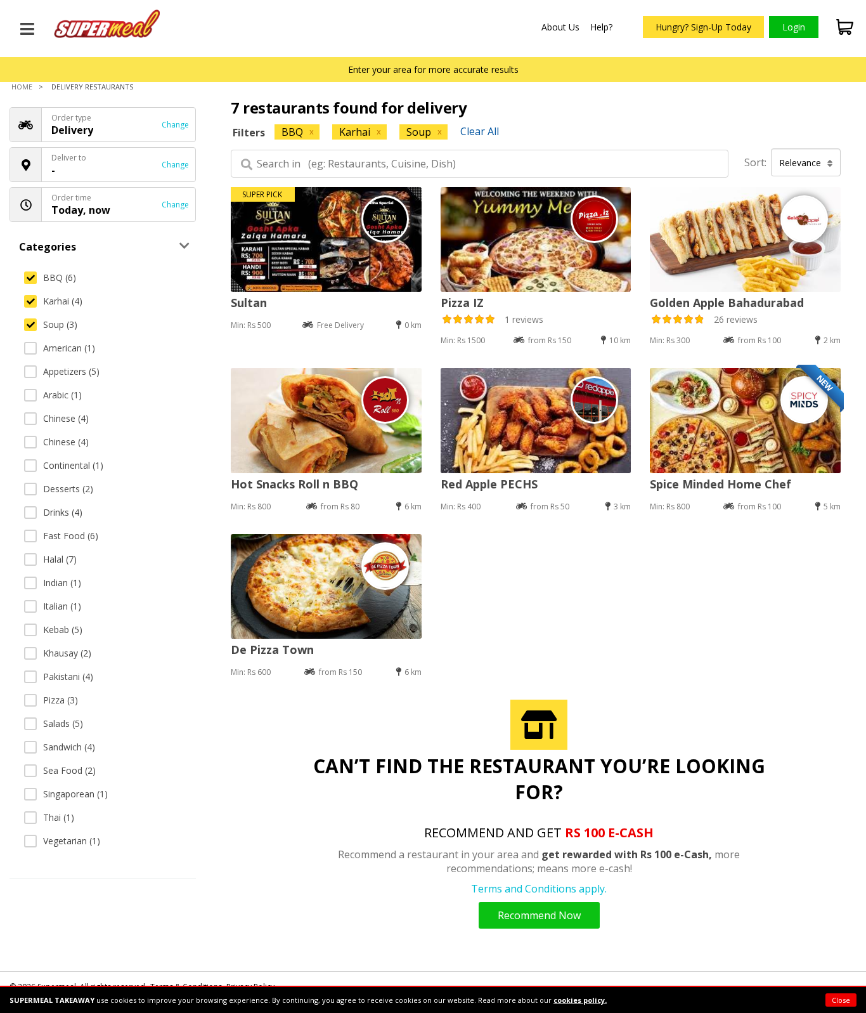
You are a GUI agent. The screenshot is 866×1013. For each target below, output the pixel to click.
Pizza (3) (60, 700)
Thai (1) (58, 817)
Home (21, 86)
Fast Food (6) (70, 536)
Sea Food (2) (69, 770)
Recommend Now (539, 915)
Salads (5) (63, 723)
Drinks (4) (62, 512)
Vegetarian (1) (71, 841)
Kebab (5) (62, 630)
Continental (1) (73, 465)
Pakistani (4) (68, 676)
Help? (601, 27)
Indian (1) (62, 583)
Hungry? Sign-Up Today (703, 27)
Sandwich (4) (69, 747)
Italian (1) (62, 606)
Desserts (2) (68, 489)
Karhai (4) (62, 301)
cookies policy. (580, 1000)
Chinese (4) (66, 418)
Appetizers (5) (71, 371)
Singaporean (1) (75, 794)
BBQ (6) (59, 277)
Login (793, 27)
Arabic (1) (62, 395)
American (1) (69, 348)
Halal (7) (60, 559)
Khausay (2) (67, 653)
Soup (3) (60, 324)
